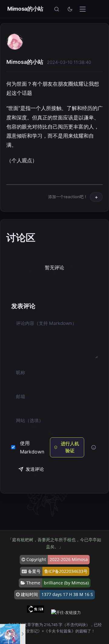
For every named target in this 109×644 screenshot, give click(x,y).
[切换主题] (70, 9)
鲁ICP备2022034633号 (66, 571)
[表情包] (93, 447)
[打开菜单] (82, 9)
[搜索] (57, 9)
